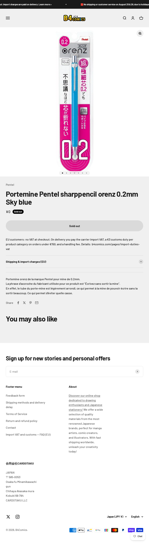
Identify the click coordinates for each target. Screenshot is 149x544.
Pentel (10, 184)
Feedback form (15, 395)
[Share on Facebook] (18, 303)
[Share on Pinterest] (30, 303)
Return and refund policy (21, 420)
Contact (11, 427)
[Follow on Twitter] (8, 516)
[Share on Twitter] (24, 303)
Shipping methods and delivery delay (25, 405)
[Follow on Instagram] (17, 516)
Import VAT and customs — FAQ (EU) (28, 434)
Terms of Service (16, 414)
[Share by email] (37, 303)
